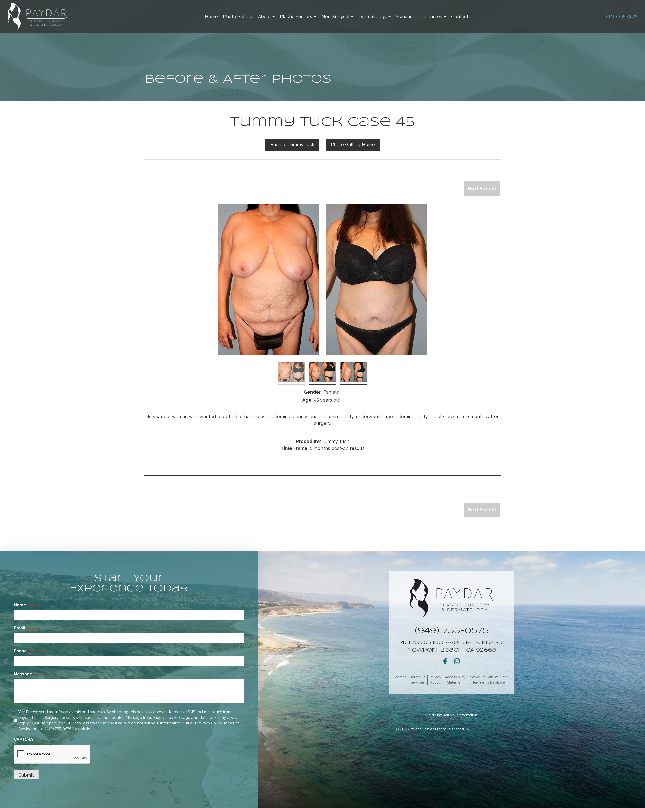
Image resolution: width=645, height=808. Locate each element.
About (264, 16)
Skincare (405, 16)
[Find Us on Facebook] (445, 661)
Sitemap (400, 677)
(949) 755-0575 (621, 16)
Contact (459, 16)
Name (28, 605)
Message (31, 674)
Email (28, 628)
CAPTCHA (23, 739)
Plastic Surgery (296, 16)
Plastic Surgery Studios (488, 729)
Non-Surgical (335, 16)
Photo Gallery (238, 16)
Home (211, 16)
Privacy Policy (209, 723)
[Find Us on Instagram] (457, 661)
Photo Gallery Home (353, 144)
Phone (28, 651)
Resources (431, 16)
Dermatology (373, 16)
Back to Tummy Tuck (292, 144)
